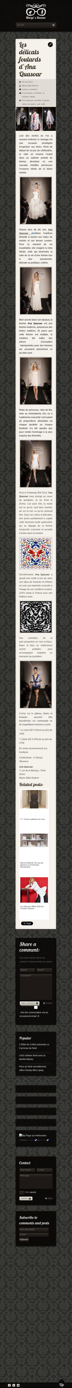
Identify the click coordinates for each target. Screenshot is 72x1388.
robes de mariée (29, 104)
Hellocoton (43, 1140)
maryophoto (30, 1140)
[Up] (62, 1383)
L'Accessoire (27, 93)
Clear (50, 1198)
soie (38, 104)
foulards (45, 100)
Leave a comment (29, 89)
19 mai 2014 (27, 82)
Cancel (49, 1003)
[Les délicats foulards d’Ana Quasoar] (35, 130)
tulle (43, 104)
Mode (32, 97)
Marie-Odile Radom (30, 86)
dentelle (37, 100)
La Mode (37, 93)
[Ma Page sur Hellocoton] (32, 1135)
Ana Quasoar (27, 100)
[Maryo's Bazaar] (36, 12)
